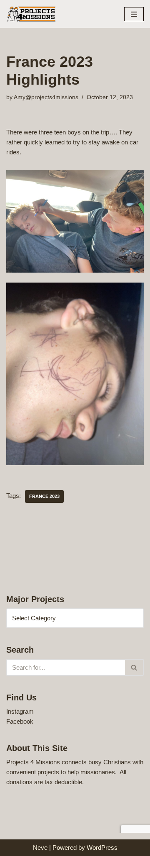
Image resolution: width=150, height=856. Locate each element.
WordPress (102, 847)
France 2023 (44, 496)
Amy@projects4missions (46, 97)
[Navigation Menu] (134, 14)
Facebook (19, 721)
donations (19, 781)
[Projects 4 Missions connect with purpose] (31, 14)
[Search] (134, 667)
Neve (40, 847)
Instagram (20, 711)
